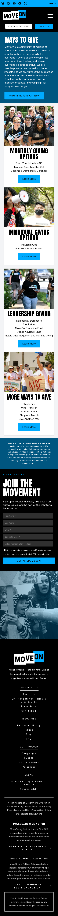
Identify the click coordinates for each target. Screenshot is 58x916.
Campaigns (29, 753)
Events (29, 758)
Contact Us (29, 711)
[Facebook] (20, 3)
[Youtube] (14, 3)
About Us (29, 694)
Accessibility (29, 789)
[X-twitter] (25, 3)
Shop (50, 3)
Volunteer (29, 767)
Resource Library (29, 725)
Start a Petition (29, 762)
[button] (50, 16)
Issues (29, 730)
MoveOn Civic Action (26, 446)
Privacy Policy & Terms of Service (29, 783)
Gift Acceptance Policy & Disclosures (29, 700)
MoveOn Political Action (38, 452)
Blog (29, 734)
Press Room (29, 706)
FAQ (29, 739)
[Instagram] (8, 3)
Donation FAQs (29, 463)
